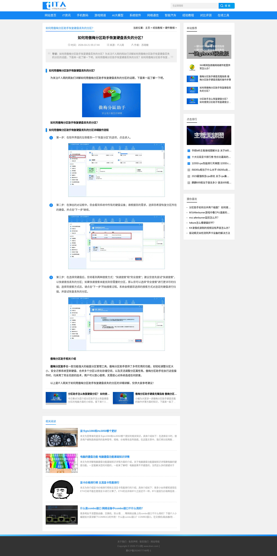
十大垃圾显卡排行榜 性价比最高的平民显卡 (215, 157)
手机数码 (82, 15)
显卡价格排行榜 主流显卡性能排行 (99, 482)
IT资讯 (66, 15)
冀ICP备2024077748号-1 (138, 550)
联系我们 (144, 541)
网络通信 (153, 15)
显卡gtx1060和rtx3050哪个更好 (98, 431)
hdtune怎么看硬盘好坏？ (202, 222)
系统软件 (135, 15)
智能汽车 (170, 15)
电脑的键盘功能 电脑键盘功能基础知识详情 (105, 456)
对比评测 (206, 15)
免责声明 (133, 541)
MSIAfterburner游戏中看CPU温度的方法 (210, 212)
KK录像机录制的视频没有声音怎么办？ (210, 228)
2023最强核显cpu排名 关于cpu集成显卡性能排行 (218, 176)
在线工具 (223, 15)
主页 (147, 27)
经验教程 (188, 15)
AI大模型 (117, 15)
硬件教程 (170, 27)
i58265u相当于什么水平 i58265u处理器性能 (215, 169)
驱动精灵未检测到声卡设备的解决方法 (209, 233)
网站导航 (155, 541)
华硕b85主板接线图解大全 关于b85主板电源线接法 (219, 150)
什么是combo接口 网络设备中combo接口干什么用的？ (112, 508)
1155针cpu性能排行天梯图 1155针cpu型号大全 (216, 163)
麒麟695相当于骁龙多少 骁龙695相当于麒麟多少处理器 (221, 182)
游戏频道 (100, 15)
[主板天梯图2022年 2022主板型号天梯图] (209, 143)
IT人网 (120, 45)
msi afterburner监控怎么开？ (204, 217)
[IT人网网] (55, 6)
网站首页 (50, 15)
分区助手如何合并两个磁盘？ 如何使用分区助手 (214, 207)
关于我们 (122, 541)
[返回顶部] (270, 519)
